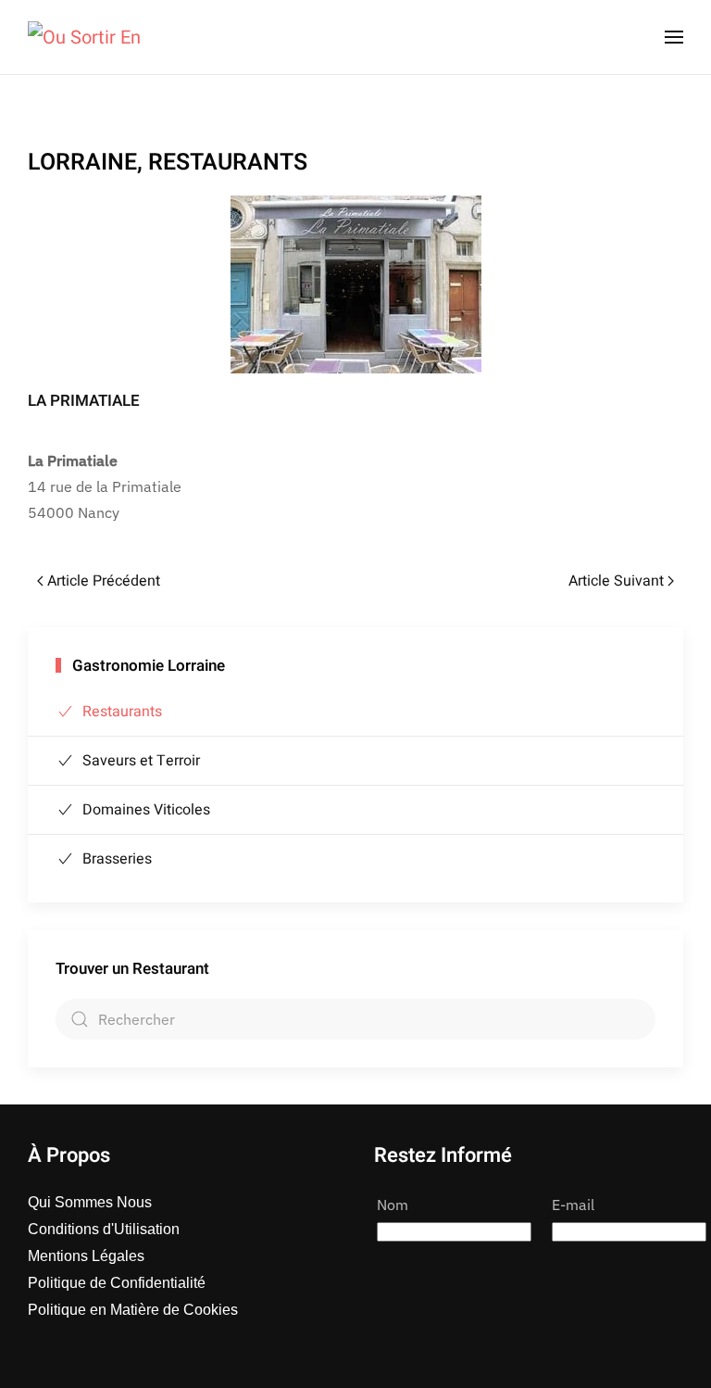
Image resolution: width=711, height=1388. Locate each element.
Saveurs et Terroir (141, 761)
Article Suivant (616, 581)
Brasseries (117, 859)
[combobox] (355, 1019)
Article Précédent (103, 581)
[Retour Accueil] (84, 37)
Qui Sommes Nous (90, 1202)
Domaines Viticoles (146, 810)
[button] (674, 37)
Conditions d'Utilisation (104, 1229)
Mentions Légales (86, 1256)
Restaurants (122, 711)
